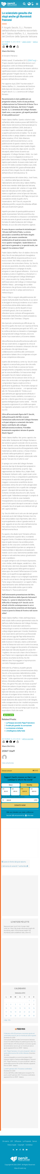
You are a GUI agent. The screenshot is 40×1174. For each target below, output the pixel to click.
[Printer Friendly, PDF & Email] (8, 715)
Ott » (9, 1020)
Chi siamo (5, 1141)
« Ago (5, 1020)
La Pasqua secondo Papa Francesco (20, 723)
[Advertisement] (20, 845)
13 (20, 1008)
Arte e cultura (27, 739)
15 (29, 1008)
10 (6, 1008)
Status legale (11, 1145)
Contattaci (29, 1145)
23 (34, 1012)
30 (34, 1015)
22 (29, 1012)
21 (24, 1012)
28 (24, 1015)
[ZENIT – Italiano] (11, 4)
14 (24, 1008)
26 (15, 1015)
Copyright (21, 1145)
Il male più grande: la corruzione (19, 725)
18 (11, 1012)
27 (20, 1015)
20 (20, 1012)
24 (6, 1015)
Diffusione (18, 1141)
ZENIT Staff (26, 42)
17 (6, 1012)
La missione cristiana (14, 728)
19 (15, 1012)
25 (11, 1015)
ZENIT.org (32, 60)
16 (34, 1008)
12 (15, 1008)
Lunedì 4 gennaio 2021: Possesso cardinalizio (18, 1069)
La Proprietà (27, 1141)
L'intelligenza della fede (15, 731)
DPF (11, 1141)
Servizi (34, 1141)
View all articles (8, 763)
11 (11, 1008)
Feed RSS (21, 1029)
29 (29, 1015)
